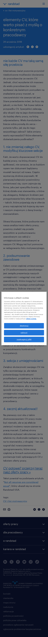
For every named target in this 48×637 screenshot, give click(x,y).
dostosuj (24, 325)
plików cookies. (31, 319)
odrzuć (24, 332)
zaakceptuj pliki (24, 339)
